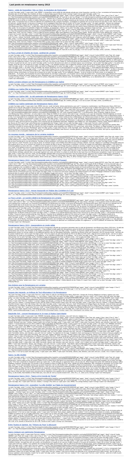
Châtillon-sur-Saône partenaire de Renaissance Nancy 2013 (33, 104)
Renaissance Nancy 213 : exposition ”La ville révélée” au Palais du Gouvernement (42, 385)
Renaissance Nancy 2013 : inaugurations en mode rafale (31, 225)
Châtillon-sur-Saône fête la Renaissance (24, 89)
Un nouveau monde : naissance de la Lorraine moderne (31, 134)
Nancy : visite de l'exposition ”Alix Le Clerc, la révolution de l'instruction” (37, 10)
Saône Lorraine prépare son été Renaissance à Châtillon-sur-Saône (36, 82)
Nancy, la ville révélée (17, 355)
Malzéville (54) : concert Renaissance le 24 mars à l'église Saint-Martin (37, 314)
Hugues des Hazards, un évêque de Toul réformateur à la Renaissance (37, 292)
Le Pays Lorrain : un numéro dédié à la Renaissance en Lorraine (34, 198)
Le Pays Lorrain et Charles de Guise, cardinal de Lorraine (32, 53)
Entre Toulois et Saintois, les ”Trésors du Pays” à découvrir (32, 425)
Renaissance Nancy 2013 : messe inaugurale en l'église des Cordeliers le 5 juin (41, 191)
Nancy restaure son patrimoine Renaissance (26, 432)
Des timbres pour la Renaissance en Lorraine (26, 285)
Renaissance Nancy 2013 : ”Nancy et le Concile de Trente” (32, 376)
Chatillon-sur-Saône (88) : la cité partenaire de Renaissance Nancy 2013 (38, 96)
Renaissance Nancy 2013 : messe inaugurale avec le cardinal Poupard (37, 160)
